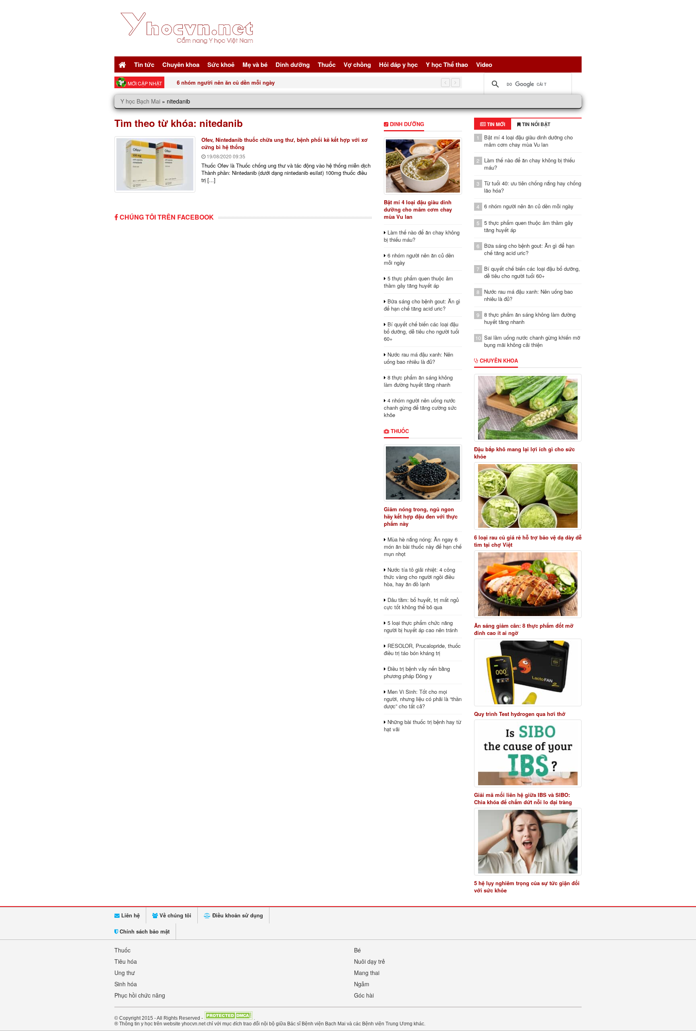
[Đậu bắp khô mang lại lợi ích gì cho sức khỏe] (528, 408)
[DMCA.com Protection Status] (228, 1017)
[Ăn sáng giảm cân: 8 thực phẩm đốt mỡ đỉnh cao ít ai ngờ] (528, 584)
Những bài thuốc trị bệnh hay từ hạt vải (422, 725)
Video (484, 64)
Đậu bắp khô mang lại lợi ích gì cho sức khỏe (524, 453)
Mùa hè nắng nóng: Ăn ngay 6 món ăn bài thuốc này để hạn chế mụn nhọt (423, 546)
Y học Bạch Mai (140, 101)
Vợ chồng (357, 64)
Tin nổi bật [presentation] (535, 124)
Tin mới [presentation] (495, 124)
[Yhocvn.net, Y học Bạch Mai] (188, 50)
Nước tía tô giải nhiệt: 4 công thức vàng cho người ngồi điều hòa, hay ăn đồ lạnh (419, 577)
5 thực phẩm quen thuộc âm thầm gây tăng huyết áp (418, 281)
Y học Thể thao (447, 64)
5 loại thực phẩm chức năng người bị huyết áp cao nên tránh (421, 626)
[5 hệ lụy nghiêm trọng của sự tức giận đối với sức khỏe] (528, 841)
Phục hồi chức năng (139, 995)
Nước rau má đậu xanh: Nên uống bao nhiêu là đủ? (418, 358)
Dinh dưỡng (293, 64)
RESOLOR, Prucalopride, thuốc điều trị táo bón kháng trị (422, 649)
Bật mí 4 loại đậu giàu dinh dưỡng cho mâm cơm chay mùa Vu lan (418, 209)
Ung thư (124, 973)
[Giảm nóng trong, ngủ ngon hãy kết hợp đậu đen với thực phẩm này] (423, 473)
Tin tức (144, 64)
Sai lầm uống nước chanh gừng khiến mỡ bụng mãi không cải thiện (532, 341)
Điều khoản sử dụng (237, 915)
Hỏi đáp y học (398, 64)
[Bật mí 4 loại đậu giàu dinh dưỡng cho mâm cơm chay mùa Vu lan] (423, 166)
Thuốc (327, 64)
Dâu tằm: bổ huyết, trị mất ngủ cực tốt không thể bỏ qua (421, 603)
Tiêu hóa (125, 961)
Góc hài (364, 995)
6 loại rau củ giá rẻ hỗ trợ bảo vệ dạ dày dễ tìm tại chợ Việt (528, 541)
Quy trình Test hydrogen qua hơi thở (520, 714)
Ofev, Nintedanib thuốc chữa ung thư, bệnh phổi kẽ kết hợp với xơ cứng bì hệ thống (284, 143)
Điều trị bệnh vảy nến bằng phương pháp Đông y (417, 672)
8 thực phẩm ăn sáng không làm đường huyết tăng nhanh (418, 380)
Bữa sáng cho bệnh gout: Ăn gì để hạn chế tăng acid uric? (422, 304)
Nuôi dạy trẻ (369, 961)
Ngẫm (361, 984)
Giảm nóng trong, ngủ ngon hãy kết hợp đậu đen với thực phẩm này (421, 516)
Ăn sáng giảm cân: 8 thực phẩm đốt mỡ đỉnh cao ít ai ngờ (524, 629)
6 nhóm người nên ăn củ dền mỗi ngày (226, 82)
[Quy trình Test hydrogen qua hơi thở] (528, 672)
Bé (357, 950)
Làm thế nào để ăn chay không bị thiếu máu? (422, 235)
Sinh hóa (125, 984)
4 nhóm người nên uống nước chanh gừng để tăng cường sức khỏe (420, 407)
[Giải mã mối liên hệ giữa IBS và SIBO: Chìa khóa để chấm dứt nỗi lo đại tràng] (528, 753)
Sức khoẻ (220, 64)
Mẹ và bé (254, 64)
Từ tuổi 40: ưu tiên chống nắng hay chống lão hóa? (532, 186)
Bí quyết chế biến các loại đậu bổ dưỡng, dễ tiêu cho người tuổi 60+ (421, 331)
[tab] (492, 124)
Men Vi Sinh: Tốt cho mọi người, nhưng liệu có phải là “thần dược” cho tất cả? (423, 699)
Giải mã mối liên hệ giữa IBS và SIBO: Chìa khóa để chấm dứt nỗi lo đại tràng (523, 798)
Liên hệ (130, 915)
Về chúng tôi (174, 915)
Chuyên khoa (180, 64)
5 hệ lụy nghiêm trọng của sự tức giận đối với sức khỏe (527, 887)
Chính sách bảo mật (144, 931)
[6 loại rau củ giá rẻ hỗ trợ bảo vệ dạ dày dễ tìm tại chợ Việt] (528, 496)
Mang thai (366, 973)
